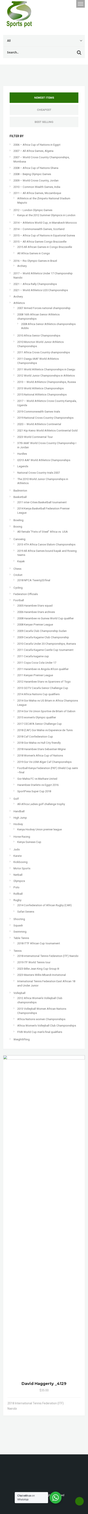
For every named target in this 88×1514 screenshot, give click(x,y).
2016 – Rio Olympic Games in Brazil (35, 260)
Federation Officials (25, 594)
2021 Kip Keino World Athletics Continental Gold (47, 430)
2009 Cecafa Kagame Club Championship (43, 637)
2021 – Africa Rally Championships (35, 284)
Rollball (18, 893)
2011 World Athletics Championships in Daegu (46, 369)
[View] (69, 1403)
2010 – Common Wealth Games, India (36, 186)
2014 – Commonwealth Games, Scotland (39, 229)
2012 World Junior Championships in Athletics (46, 375)
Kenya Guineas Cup (29, 842)
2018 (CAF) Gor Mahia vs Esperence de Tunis (45, 730)
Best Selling (44, 122)
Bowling (18, 520)
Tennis (17, 950)
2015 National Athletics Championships (42, 394)
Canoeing (19, 539)
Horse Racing (21, 836)
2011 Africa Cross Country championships (43, 352)
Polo (16, 887)
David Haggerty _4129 (44, 1383)
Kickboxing (20, 862)
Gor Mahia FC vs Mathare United (37, 778)
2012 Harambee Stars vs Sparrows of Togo (44, 681)
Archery (22, 265)
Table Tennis (21, 938)
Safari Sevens (25, 911)
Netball (17, 874)
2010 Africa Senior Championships (38, 335)
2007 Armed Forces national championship (43, 308)
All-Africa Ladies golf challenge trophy (41, 804)
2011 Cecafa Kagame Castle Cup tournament (45, 649)
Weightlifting (21, 1039)
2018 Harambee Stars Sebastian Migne (41, 749)
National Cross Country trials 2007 (38, 472)
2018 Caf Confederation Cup (35, 736)
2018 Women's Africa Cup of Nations (40, 755)
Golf (16, 798)
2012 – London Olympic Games (32, 210)
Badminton (20, 490)
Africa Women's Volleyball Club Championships (46, 1025)
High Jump (20, 817)
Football (18, 600)
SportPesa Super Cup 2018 (34, 791)
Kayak (21, 561)
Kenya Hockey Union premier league (39, 829)
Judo (16, 849)
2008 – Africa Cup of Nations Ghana (35, 168)
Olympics (19, 881)
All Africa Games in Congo (33, 253)
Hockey (18, 824)
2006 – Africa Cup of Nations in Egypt (36, 144)
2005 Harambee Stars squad (35, 605)
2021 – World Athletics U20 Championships (40, 290)
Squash (18, 925)
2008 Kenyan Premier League (35, 624)
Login (60, 4)
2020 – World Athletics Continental (39, 424)
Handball (19, 811)
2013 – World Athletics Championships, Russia (46, 382)
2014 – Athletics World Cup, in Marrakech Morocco (45, 222)
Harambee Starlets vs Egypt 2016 (38, 784)
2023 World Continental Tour (35, 437)
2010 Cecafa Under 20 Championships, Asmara (46, 643)
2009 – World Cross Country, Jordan (36, 180)
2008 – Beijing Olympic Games (32, 174)
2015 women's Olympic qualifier (36, 717)
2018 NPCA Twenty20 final (33, 580)
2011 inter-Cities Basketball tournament (42, 502)
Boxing (17, 526)
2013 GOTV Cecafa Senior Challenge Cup (42, 688)
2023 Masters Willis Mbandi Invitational (41, 974)
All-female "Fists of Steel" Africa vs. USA (42, 531)
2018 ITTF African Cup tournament (38, 943)
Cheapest (44, 109)
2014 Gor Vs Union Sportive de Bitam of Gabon (46, 711)
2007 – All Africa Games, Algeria (33, 150)
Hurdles (22, 453)
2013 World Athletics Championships (40, 388)
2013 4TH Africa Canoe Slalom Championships (46, 544)
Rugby (17, 900)
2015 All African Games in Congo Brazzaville (44, 247)
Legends (22, 466)
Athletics (19, 303)
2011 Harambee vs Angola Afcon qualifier (43, 669)
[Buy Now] (74, 1403)
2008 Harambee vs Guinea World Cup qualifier (45, 618)
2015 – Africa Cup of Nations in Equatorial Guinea (44, 235)
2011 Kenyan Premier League (35, 675)
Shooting (19, 919)
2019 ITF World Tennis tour (33, 962)
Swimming (19, 931)
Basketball (20, 497)
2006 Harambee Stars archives (36, 612)
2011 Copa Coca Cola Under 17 (36, 662)
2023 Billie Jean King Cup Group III (38, 968)
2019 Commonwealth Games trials (38, 411)
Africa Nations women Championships (41, 1019)
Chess (17, 568)
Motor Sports (21, 868)
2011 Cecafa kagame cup (33, 656)
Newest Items (44, 97)
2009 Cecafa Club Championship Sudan (42, 631)
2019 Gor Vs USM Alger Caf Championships (44, 761)
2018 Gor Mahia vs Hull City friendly (39, 742)
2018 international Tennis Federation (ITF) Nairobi (47, 956)
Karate (17, 855)
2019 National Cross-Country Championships (45, 417)
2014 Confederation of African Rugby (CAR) (44, 905)
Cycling (18, 587)
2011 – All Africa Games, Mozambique (37, 193)
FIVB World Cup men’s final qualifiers (39, 1032)
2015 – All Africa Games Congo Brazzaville (39, 241)
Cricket (17, 575)
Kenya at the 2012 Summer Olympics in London (46, 215)
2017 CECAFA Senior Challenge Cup (39, 723)
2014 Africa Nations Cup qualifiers (38, 694)
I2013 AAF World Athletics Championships (43, 460)
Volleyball (19, 993)
